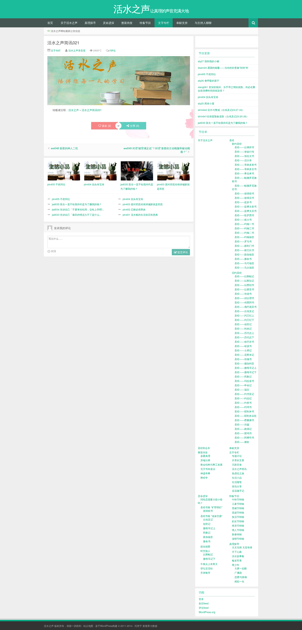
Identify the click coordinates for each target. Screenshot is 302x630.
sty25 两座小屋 (206, 103)
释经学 (204, 477)
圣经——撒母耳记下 (246, 372)
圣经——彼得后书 (244, 197)
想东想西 (205, 546)
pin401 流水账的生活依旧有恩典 (140, 214)
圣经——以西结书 (244, 285)
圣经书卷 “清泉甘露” (211, 516)
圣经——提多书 (243, 202)
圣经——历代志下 (244, 337)
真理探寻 (90, 23)
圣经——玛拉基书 (244, 381)
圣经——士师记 (243, 350)
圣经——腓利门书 (244, 245)
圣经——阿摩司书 (244, 437)
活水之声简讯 (239, 469)
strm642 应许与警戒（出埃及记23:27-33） (221, 110)
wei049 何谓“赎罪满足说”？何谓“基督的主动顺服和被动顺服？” (157, 149)
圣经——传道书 (243, 293)
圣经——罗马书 (243, 241)
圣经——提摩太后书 (246, 211)
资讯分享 (237, 486)
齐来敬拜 (205, 572)
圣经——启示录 (243, 160)
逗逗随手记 (238, 490)
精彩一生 (239, 581)
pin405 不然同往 (61, 199)
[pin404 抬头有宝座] (100, 170)
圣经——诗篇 (242, 424)
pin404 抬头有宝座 (133, 199)
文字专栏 (163, 23)
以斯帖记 (208, 554)
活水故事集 (238, 556)
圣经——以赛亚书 (244, 289)
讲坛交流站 (206, 568)
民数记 (206, 532)
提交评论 (182, 252)
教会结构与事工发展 (211, 464)
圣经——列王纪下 (244, 320)
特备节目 (145, 23)
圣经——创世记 (243, 324)
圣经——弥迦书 (243, 359)
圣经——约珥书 (243, 407)
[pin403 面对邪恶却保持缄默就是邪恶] (173, 170)
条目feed (203, 603)
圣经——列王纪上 (244, 315)
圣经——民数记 (243, 376)
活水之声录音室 (76, 50)
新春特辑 (237, 534)
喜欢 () (106, 125)
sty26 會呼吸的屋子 (208, 80)
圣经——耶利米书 (244, 411)
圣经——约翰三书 (244, 228)
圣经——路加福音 (244, 254)
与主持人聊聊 (203, 23)
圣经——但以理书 (244, 298)
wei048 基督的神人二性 (64, 148)
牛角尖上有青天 (209, 564)
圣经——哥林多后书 (246, 169)
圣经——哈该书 (243, 346)
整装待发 (126, 23)
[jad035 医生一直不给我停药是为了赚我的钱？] (137, 170)
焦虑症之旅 (238, 473)
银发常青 (237, 560)
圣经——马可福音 (244, 263)
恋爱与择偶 (241, 577)
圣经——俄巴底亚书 (246, 306)
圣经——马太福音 (244, 267)
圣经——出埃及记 (244, 311)
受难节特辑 (238, 508)
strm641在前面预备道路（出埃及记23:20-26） (223, 116)
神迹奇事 (205, 473)
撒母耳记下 (209, 558)
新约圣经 (237, 143)
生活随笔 (237, 482)
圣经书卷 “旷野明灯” (211, 507)
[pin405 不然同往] (64, 170)
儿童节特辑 (238, 503)
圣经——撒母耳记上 (246, 367)
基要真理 (205, 456)
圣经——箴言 (242, 389)
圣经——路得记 (243, 429)
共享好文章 (238, 460)
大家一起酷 (241, 568)
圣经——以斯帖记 (244, 276)
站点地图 (88, 626)
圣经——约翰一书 (244, 224)
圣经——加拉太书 (244, 156)
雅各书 (206, 541)
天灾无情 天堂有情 (242, 547)
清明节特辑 (238, 538)
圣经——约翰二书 (244, 232)
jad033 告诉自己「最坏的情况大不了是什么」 (77, 214)
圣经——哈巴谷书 (244, 341)
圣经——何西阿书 (244, 302)
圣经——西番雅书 (244, 420)
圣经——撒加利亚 (244, 363)
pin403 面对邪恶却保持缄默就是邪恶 (143, 204)
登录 (201, 599)
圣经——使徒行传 (244, 151)
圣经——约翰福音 (244, 237)
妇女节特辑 (238, 521)
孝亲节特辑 (238, 525)
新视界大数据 (150, 626)
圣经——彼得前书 (244, 193)
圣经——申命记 (243, 385)
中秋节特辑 (238, 499)
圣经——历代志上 (244, 333)
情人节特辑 (238, 530)
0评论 (112, 50)
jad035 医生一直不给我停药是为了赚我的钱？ (77, 204)
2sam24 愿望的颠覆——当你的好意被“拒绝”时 (223, 67)
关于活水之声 (69, 23)
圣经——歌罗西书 (244, 215)
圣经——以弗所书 (244, 147)
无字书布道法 (207, 469)
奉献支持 (182, 23)
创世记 (206, 524)
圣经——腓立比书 (244, 250)
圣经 (231, 140)
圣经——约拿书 (243, 402)
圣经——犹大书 (243, 219)
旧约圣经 (237, 272)
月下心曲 (237, 551)
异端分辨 (205, 460)
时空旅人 (205, 551)
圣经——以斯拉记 (244, 280)
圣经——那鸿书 (243, 433)
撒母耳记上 (209, 528)
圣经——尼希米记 (244, 354)
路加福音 (208, 537)
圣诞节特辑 (238, 512)
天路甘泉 (237, 464)
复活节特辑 (238, 517)
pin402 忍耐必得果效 (134, 209)
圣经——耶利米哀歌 (246, 415)
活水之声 (73, 110)
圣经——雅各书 (243, 259)
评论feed (203, 607)
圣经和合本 (204, 448)
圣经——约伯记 (243, 398)
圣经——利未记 (243, 328)
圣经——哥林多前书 (246, 164)
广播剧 (238, 572)
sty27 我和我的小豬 (208, 61)
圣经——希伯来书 (244, 173)
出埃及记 (208, 519)
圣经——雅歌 (242, 442)
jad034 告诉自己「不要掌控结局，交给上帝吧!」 (78, 209)
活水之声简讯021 (63, 42)
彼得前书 (208, 510)
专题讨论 (237, 456)
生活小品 (237, 477)
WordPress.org (207, 612)
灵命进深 (108, 23)
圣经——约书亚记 (244, 394)
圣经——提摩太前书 (246, 206)
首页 (50, 23)
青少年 (235, 565)
